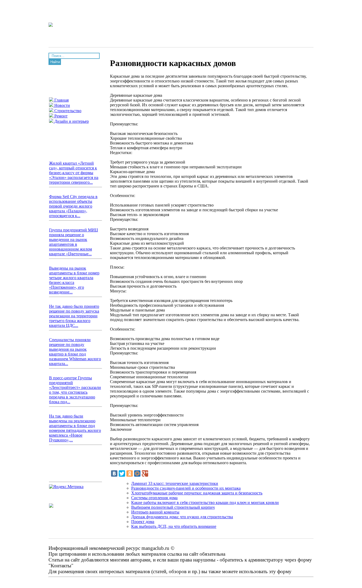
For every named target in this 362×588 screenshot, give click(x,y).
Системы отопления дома (154, 497)
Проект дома (142, 521)
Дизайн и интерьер (71, 121)
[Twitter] (122, 473)
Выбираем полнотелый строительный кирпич (173, 507)
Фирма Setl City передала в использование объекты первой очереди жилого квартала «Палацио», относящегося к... (73, 206)
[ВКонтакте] (114, 473)
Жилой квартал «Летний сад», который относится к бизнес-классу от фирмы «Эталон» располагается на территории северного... (73, 173)
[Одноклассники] (129, 473)
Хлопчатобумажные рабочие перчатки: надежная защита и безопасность (196, 493)
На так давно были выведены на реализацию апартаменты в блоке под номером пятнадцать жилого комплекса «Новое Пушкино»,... (75, 428)
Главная (61, 100)
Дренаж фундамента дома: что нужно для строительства (182, 517)
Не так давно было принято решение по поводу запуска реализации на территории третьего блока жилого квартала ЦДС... (74, 316)
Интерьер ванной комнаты (155, 512)
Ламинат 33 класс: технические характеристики (174, 483)
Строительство (67, 110)
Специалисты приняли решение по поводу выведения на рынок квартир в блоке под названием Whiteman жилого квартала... (75, 351)
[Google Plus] (145, 473)
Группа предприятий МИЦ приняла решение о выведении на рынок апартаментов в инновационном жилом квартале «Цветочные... (73, 242)
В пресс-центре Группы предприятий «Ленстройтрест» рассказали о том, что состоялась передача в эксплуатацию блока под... (75, 390)
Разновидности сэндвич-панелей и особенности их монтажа (186, 488)
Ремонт (60, 116)
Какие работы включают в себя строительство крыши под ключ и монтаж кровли (205, 502)
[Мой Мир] (137, 473)
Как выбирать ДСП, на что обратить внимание (173, 526)
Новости (61, 105)
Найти (55, 62)
